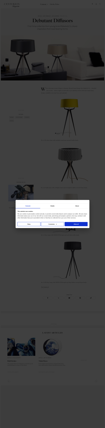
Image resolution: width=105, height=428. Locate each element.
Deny (28, 224)
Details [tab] (53, 206)
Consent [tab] (27, 206)
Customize (51, 224)
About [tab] (77, 206)
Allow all (76, 224)
